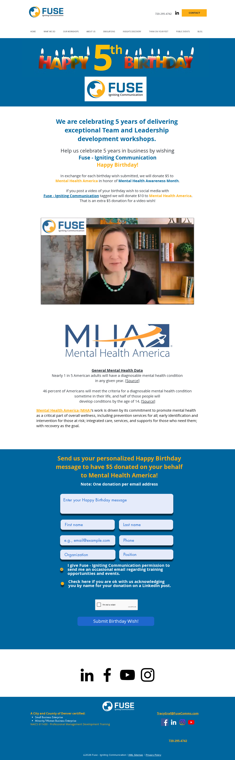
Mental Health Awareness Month (148, 180)
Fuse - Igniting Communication (117, 157)
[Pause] (45, 299)
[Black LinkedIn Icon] (177, 12)
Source (132, 380)
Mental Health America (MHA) (63, 410)
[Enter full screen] (189, 299)
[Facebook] (107, 675)
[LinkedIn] (87, 675)
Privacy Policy (153, 754)
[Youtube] (191, 722)
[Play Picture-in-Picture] (182, 299)
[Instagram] (147, 675)
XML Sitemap (135, 754)
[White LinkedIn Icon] (173, 722)
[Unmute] (52, 299)
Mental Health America (76, 180)
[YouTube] (127, 675)
